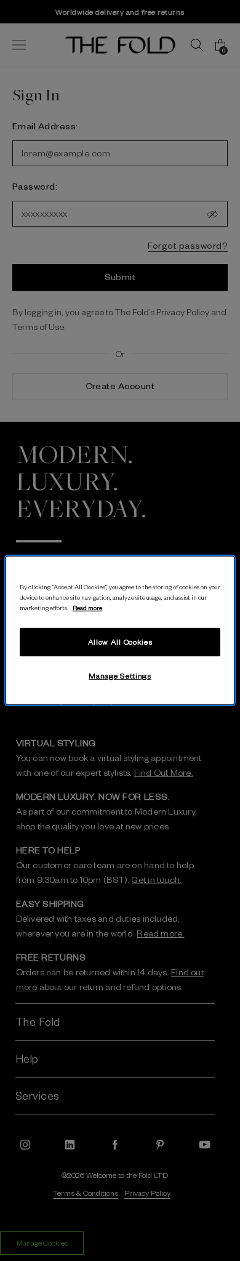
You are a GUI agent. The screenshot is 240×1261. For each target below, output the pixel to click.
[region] (120, 630)
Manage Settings (120, 675)
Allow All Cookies (120, 642)
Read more (87, 607)
